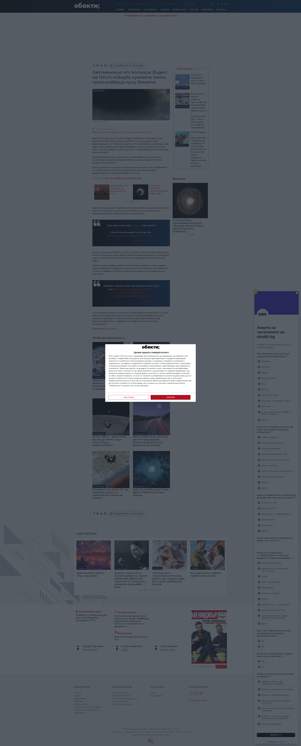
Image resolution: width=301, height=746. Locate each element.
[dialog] (150, 373)
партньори (128, 356)
